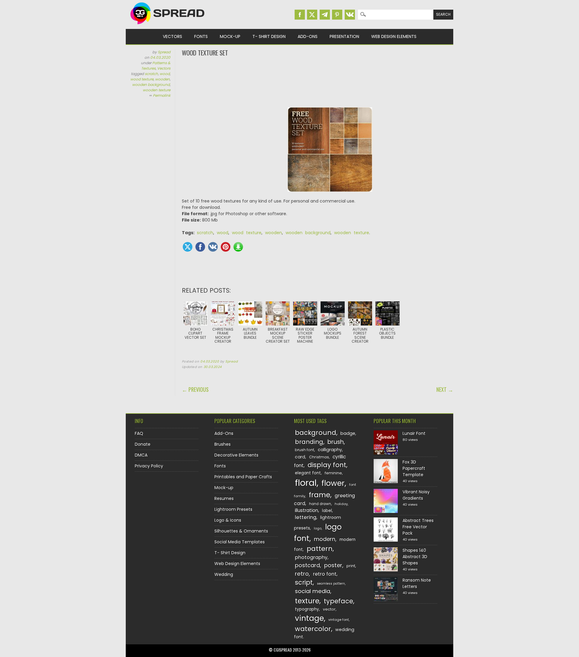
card (300, 457)
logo (317, 528)
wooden (162, 79)
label (327, 511)
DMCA (141, 455)
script (304, 582)
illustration (306, 510)
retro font (325, 574)
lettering (305, 517)
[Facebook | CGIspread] (300, 15)
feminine (333, 473)
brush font (304, 449)
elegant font (308, 473)
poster (333, 565)
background (315, 432)
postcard (307, 565)
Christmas (319, 457)
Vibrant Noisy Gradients (416, 495)
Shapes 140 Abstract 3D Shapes (415, 556)
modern (324, 539)
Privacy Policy (149, 466)
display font (327, 465)
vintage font (338, 619)
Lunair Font (414, 433)
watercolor (313, 628)
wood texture (141, 79)
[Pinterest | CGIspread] (337, 15)
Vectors (172, 36)
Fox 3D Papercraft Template (414, 468)
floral (306, 482)
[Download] (238, 247)
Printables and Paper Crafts (243, 477)
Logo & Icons (227, 520)
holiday (341, 503)
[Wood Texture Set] (330, 152)
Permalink (161, 95)
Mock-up (230, 36)
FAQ (139, 433)
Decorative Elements (236, 455)
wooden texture (156, 90)
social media (312, 591)
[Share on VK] (213, 247)
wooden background (151, 84)
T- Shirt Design (269, 36)
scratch (151, 73)
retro (302, 573)
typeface (338, 601)
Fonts (201, 36)
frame (319, 495)
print (350, 566)
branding (309, 442)
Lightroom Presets (233, 509)
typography (307, 609)
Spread (164, 52)
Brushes (222, 444)
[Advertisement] (317, 81)
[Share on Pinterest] (225, 247)
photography (311, 557)
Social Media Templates (239, 542)
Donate (142, 444)
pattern (320, 548)
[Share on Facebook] (200, 247)
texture (307, 601)
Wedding (223, 574)
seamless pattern (331, 583)
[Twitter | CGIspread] (312, 15)
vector (329, 609)
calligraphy (330, 450)
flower (333, 483)
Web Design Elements (393, 36)
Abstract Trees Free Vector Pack (418, 526)
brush (335, 442)
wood (165, 73)
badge (347, 433)
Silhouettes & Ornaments (241, 531)
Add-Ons (308, 36)
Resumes (224, 498)
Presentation (344, 36)
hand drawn (320, 503)
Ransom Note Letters (417, 583)
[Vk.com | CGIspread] (350, 15)
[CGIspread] (168, 26)
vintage (309, 618)
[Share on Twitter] (187, 247)
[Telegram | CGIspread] (325, 15)
